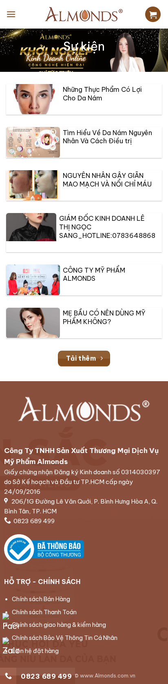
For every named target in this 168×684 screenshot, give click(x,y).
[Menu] (11, 14)
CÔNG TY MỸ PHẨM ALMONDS (94, 274)
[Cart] (153, 14)
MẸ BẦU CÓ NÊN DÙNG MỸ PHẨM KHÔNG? (104, 317)
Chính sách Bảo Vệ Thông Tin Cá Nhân (64, 638)
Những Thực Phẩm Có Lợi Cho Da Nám (102, 93)
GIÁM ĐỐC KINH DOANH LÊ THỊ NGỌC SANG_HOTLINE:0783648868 (107, 227)
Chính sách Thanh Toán (44, 612)
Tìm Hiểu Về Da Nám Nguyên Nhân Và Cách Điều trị (107, 137)
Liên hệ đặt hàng (35, 651)
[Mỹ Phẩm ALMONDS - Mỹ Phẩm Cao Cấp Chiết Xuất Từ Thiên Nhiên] (84, 14)
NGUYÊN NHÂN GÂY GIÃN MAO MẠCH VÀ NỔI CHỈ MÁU (107, 179)
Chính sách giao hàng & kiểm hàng (59, 624)
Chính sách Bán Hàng (41, 599)
